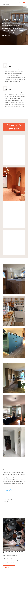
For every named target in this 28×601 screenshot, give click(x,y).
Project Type (6, 558)
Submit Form (8, 567)
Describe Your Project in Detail (10, 561)
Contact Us (8, 490)
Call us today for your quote (14, 127)
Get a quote (11, 13)
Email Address (6, 555)
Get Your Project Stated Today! (14, 592)
